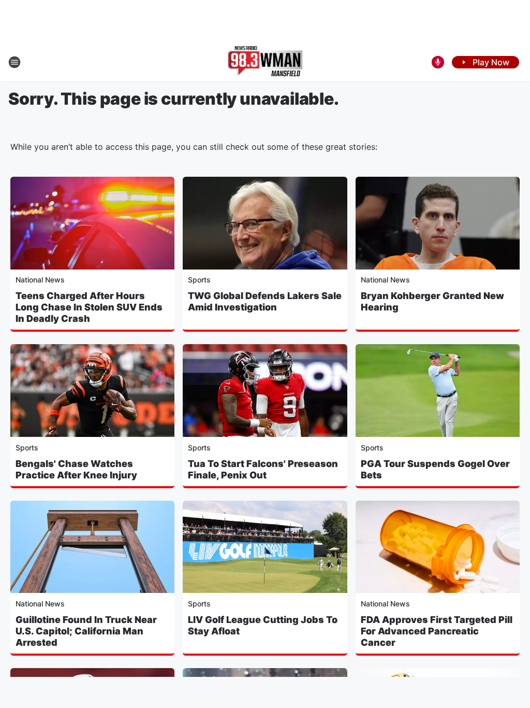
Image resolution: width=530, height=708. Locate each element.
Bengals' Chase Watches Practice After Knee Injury (76, 469)
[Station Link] (265, 62)
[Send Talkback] (438, 62)
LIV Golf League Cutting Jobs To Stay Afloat (262, 625)
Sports (199, 279)
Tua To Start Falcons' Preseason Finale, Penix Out (263, 469)
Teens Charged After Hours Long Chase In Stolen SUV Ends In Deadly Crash (89, 307)
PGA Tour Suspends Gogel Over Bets (435, 469)
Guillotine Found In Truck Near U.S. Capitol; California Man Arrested (86, 631)
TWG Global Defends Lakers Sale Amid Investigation (265, 301)
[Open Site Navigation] (14, 62)
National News (40, 279)
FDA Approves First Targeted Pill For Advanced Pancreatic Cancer (436, 631)
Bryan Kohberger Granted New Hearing (432, 301)
